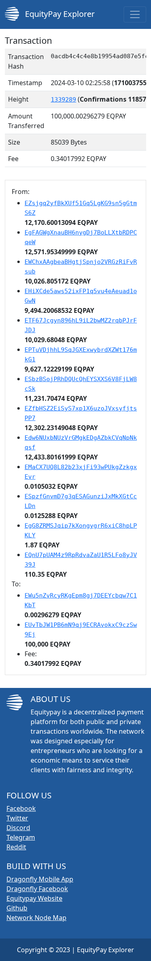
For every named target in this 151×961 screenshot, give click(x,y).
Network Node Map (36, 917)
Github (16, 908)
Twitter (17, 818)
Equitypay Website (34, 898)
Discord (18, 827)
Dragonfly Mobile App (39, 879)
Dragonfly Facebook (37, 888)
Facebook (21, 808)
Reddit (16, 847)
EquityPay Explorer (59, 13)
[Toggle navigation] (135, 14)
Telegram (20, 837)
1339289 (63, 99)
